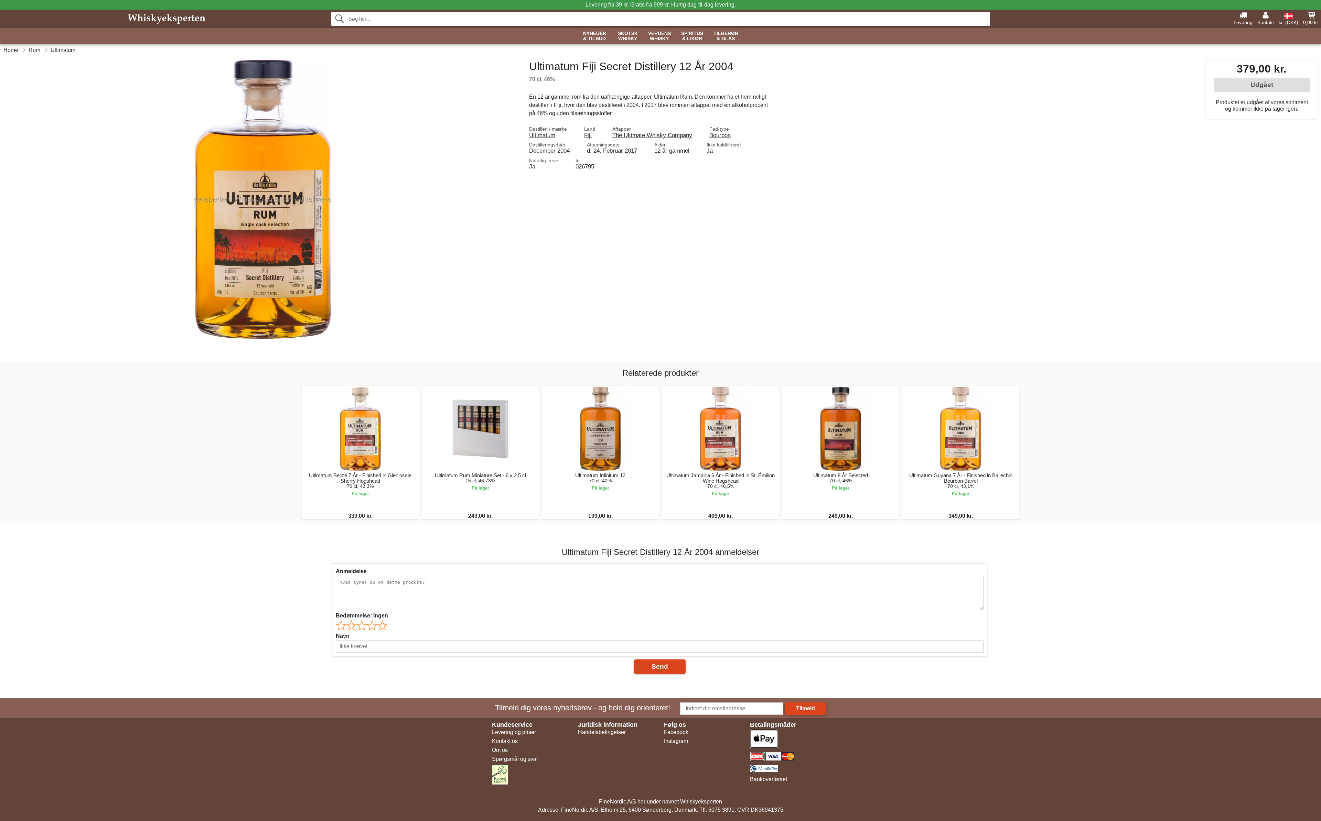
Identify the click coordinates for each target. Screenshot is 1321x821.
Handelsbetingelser (602, 732)
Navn (343, 636)
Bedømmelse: (362, 616)
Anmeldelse (351, 571)
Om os (500, 750)
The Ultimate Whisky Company (652, 135)
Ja (710, 150)
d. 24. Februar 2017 (612, 150)
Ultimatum (542, 135)
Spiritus (692, 36)
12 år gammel (671, 150)
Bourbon (720, 135)
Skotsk (628, 36)
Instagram (676, 741)
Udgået (1261, 84)
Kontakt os (505, 741)
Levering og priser (514, 732)
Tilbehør (725, 36)
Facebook (676, 732)
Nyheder (594, 36)
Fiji (588, 135)
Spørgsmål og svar (515, 759)
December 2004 (549, 150)
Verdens (659, 36)
